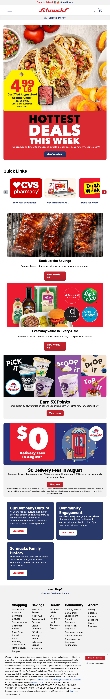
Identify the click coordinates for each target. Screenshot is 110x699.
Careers (92, 616)
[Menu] (10, 10)
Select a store (56, 18)
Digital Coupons (36, 627)
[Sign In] (100, 10)
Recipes (16, 651)
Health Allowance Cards (55, 625)
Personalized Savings (38, 621)
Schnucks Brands (37, 643)
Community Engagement (71, 614)
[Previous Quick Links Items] (5, 192)
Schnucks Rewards (37, 611)
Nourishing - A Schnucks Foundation (72, 642)
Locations (93, 620)
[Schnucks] (53, 10)
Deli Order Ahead (17, 627)
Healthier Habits (54, 611)
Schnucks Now (19, 622)
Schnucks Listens (74, 632)
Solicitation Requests (71, 627)
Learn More (19, 531)
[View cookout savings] (55, 235)
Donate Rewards (73, 635)
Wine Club (37, 648)
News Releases (92, 625)
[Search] (93, 10)
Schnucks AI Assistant (18, 611)
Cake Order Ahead (17, 633)
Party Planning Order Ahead (18, 641)
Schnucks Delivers (17, 617)
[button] (95, 663)
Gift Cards (37, 632)
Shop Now (55, 484)
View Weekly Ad (55, 154)
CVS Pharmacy (55, 617)
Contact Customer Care (54, 593)
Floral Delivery (19, 648)
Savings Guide (36, 637)
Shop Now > (66, 2)
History (91, 609)
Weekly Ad (37, 616)
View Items (55, 413)
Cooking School (73, 609)
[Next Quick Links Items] (104, 192)
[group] (55, 192)
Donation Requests (70, 621)
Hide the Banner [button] (95, 658)
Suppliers (92, 613)
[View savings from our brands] (55, 305)
